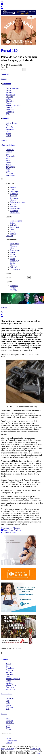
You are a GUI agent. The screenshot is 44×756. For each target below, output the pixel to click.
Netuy (39, 753)
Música (8, 162)
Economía (9, 97)
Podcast (4, 79)
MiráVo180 (10, 150)
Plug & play (10, 167)
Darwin (4, 140)
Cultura (8, 99)
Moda (8, 160)
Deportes (5, 118)
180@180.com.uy (7, 749)
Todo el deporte (11, 123)
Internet (8, 158)
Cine (7, 154)
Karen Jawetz (35, 749)
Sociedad (9, 92)
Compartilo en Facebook (12, 530)
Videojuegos (10, 175)
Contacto (9, 743)
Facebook (14, 286)
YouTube (13, 290)
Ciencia (8, 103)
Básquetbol (10, 129)
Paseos (8, 165)
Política (8, 90)
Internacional (10, 95)
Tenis (8, 131)
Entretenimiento (8, 145)
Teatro (8, 171)
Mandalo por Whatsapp (11, 528)
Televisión (9, 173)
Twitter (13, 288)
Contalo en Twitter (10, 532)
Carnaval (9, 152)
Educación (9, 101)
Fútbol (8, 125)
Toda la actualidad (12, 88)
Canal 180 (5, 74)
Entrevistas (10, 109)
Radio (8, 169)
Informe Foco (15, 209)
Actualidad (6, 84)
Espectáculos (10, 156)
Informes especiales (13, 105)
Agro (8, 114)
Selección (9, 127)
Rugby (8, 134)
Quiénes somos (11, 740)
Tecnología (10, 112)
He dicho (9, 107)
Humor (8, 136)
